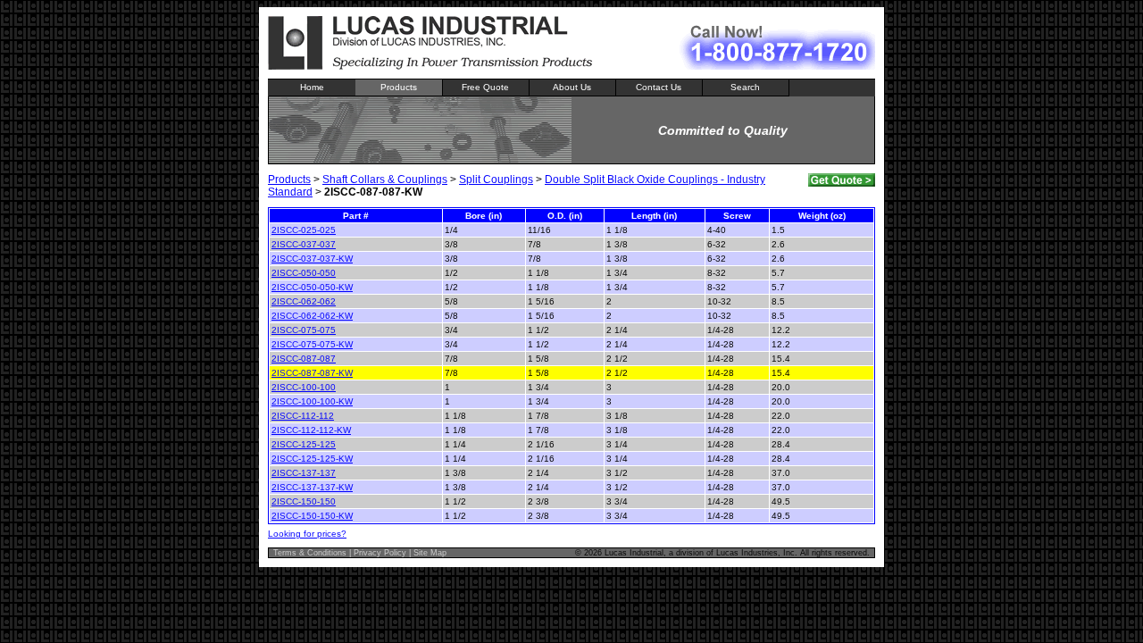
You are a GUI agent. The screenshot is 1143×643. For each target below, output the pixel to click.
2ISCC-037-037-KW (312, 258)
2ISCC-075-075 (303, 330)
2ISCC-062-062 (303, 301)
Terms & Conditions (309, 552)
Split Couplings (496, 179)
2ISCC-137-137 (303, 473)
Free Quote (485, 87)
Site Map (429, 552)
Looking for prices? (307, 534)
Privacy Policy (380, 552)
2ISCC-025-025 (303, 230)
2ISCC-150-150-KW (312, 516)
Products (398, 87)
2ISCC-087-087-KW (312, 373)
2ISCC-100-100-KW (312, 401)
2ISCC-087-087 (303, 358)
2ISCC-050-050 (303, 273)
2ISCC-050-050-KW (312, 287)
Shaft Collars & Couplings (384, 179)
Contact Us (658, 87)
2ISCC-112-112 (302, 416)
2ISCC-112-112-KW (311, 430)
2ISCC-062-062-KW (312, 316)
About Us (572, 87)
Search (745, 87)
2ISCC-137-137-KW (312, 487)
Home (312, 87)
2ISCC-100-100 (303, 387)
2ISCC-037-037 (303, 244)
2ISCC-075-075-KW (312, 344)
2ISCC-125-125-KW (312, 458)
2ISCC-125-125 (303, 444)
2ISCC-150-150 (303, 501)
